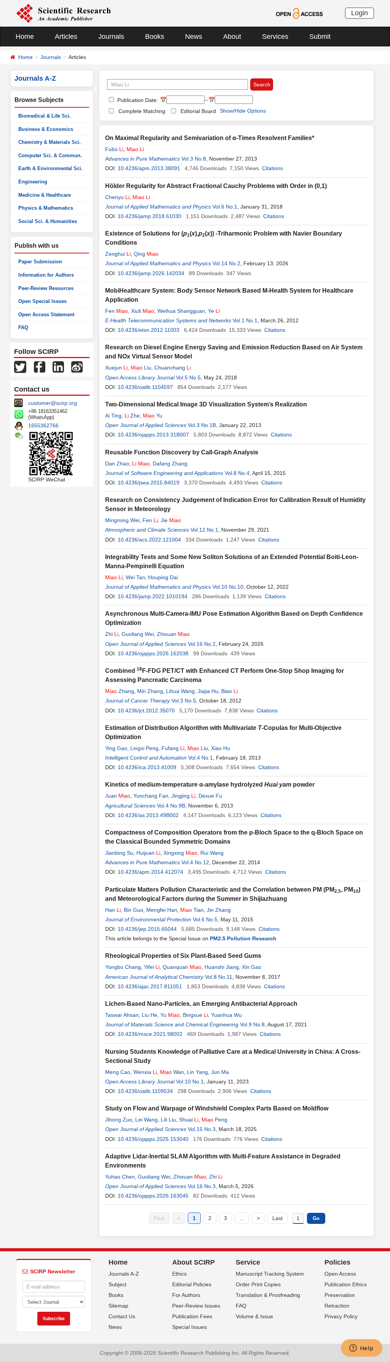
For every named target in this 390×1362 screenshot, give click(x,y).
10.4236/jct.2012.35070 (146, 710)
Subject (117, 1284)
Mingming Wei (122, 520)
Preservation (339, 1295)
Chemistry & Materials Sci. (49, 142)
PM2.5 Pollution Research (243, 938)
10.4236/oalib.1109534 (145, 1091)
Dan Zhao (117, 463)
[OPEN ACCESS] (299, 13)
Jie (171, 520)
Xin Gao (251, 967)
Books (154, 36)
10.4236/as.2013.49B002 (148, 815)
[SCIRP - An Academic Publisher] (63, 13)
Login (359, 13)
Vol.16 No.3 (202, 1186)
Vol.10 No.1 (190, 1081)
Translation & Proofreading (268, 1295)
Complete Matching (141, 111)
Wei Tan (135, 577)
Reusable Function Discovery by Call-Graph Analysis (181, 452)
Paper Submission (40, 261)
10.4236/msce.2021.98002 (150, 1034)
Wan (172, 1072)
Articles (66, 36)
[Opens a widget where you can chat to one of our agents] (361, 1348)
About (232, 36)
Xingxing (180, 853)
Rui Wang (212, 853)
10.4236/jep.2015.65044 (147, 929)
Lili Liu (168, 1120)
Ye (214, 311)
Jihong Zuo (118, 1120)
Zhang (119, 691)
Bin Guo (133, 910)
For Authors (186, 1295)
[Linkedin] (58, 366)
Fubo (114, 149)
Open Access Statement (46, 314)
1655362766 (43, 425)
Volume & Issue (254, 1316)
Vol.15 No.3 (202, 1129)
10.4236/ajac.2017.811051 (150, 986)
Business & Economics (45, 129)
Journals (111, 36)
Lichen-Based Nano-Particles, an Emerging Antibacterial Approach (201, 1003)
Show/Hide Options (243, 111)
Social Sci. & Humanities (47, 221)
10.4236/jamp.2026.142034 (151, 273)
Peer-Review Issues (196, 1306)
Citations (272, 168)
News (193, 36)
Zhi (111, 634)
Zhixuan (173, 634)
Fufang (172, 748)
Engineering (32, 182)
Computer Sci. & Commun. (50, 155)
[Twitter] (20, 366)
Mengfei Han (161, 910)
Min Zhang (150, 691)
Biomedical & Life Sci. (44, 116)
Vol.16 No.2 (202, 644)
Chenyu (117, 197)
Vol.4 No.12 (195, 862)
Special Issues (189, 1327)
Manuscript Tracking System (270, 1274)
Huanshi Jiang (222, 967)
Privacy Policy (341, 1316)
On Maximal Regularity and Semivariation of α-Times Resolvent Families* (209, 138)
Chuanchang (172, 368)
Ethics (179, 1274)
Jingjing (183, 796)
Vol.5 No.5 (188, 377)
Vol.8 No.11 (218, 977)
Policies (337, 1262)
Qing (146, 254)
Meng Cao (117, 1072)
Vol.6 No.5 (205, 919)
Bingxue (195, 1015)
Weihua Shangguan (181, 311)
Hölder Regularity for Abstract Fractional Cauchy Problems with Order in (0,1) (216, 186)
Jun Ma (220, 1072)
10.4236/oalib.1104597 (145, 387)
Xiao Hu (220, 748)
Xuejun (116, 368)
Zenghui (118, 254)
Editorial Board (198, 111)
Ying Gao (116, 748)
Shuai (188, 1120)
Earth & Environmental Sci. (50, 168)
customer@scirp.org (52, 403)
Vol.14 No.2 (226, 263)
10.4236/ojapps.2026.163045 (153, 1196)
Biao (229, 691)
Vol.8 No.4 (237, 473)
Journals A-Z (124, 1274)
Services (275, 36)
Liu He (149, 1015)
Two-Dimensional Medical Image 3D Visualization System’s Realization (206, 404)
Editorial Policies (191, 1284)
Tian (192, 910)
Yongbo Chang (123, 967)
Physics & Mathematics (45, 208)
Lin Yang (197, 1072)
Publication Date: (137, 100)
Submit (320, 36)
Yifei (152, 967)
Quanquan (182, 967)
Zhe (132, 416)
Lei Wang (146, 1120)
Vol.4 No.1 (200, 758)
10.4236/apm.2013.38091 (149, 168)
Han (113, 910)
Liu (141, 368)
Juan (117, 796)
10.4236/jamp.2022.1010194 (152, 596)
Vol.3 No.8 (193, 159)
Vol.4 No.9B (171, 806)
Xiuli (142, 311)
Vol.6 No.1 (225, 207)
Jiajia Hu (208, 691)
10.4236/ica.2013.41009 (147, 767)
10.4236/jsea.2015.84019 (148, 482)
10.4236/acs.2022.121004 (149, 540)
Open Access (340, 1274)
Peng (214, 1120)
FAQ (23, 327)
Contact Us (122, 1316)
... (242, 1218)
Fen (116, 311)
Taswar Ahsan (122, 1015)
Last (277, 1218)
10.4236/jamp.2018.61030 (149, 216)
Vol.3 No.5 (183, 701)
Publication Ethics (345, 1284)
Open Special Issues (42, 301)
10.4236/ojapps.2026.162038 (153, 653)
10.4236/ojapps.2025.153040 (153, 1139)
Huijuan (148, 853)
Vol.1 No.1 (245, 320)
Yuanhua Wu (226, 1015)
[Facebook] (39, 366)
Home (25, 36)
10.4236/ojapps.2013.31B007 (153, 435)
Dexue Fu (210, 796)
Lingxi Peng (144, 748)
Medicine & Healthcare (44, 195)
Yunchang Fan (150, 796)
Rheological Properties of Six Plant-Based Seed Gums (183, 956)
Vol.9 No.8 (252, 1024)
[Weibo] (77, 366)
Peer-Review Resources (46, 288)
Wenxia (145, 1072)
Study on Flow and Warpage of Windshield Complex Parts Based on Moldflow (216, 1108)
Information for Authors (46, 275)
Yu (152, 416)
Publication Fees (192, 1316)
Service (248, 1262)
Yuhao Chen (120, 1177)
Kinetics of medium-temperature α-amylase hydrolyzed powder (210, 784)
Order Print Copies (258, 1284)
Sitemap (118, 1306)
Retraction (336, 1306)
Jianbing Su (119, 853)
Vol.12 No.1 (204, 530)
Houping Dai (163, 577)
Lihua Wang (180, 691)
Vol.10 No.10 (228, 587)
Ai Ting (113, 416)
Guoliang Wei (137, 634)
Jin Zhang (219, 910)
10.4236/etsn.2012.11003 (148, 330)
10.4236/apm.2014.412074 (150, 872)
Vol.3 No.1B (202, 425)
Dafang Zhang (170, 463)
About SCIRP (193, 1262)
